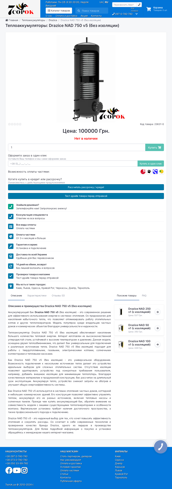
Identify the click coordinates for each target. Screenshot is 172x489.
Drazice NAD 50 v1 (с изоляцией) (139, 326)
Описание (16, 295)
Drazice (53, 20)
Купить (153, 147)
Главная (13, 20)
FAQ (144, 295)
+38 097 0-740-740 (16, 456)
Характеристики (36, 295)
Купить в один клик (151, 163)
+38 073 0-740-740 (16, 459)
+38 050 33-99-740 (16, 463)
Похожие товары (127, 295)
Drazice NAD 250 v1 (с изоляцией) (139, 310)
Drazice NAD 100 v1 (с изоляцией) (139, 342)
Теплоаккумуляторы (33, 20)
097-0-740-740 (124, 13)
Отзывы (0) (58, 295)
